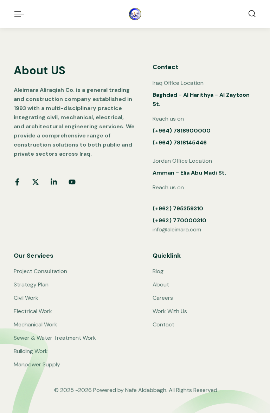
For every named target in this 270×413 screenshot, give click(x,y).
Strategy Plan (31, 284)
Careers (163, 298)
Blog (158, 271)
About (161, 284)
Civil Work (26, 298)
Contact (163, 324)
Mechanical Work (35, 324)
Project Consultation (40, 271)
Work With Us (170, 311)
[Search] (252, 14)
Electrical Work (33, 311)
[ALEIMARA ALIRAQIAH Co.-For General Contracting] (135, 14)
